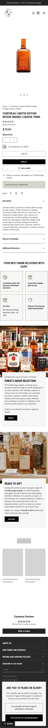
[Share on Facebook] (10, 193)
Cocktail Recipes (9, 676)
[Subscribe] (42, 669)
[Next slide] (27, 95)
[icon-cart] (38, 12)
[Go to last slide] (20, 95)
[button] (8, 121)
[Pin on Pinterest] (22, 193)
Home (5, 106)
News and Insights (10, 680)
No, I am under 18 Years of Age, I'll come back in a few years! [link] (24, 707)
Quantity (8, 134)
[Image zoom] (24, 58)
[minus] (5, 139)
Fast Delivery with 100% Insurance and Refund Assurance (11, 285)
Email (6, 669)
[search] (33, 12)
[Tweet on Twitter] (16, 193)
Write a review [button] (24, 631)
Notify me (24, 162)
